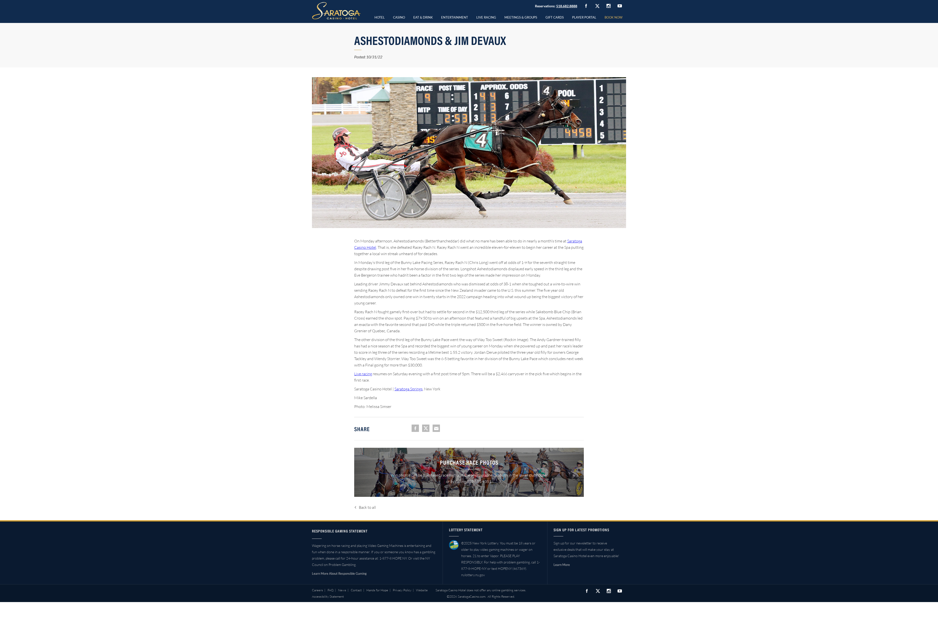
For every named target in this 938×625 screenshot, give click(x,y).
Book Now (613, 17)
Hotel (379, 17)
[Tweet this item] (425, 428)
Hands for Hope (377, 590)
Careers (317, 590)
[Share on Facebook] (415, 428)
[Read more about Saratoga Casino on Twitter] (597, 6)
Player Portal (584, 17)
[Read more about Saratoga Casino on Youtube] (620, 6)
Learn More (562, 565)
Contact (356, 590)
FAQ (330, 590)
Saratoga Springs (408, 388)
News (342, 590)
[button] (399, 16)
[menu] (399, 16)
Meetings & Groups (520, 17)
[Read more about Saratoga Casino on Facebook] (586, 6)
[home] (336, 11)
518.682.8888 (566, 6)
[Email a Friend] (436, 428)
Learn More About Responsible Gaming (339, 573)
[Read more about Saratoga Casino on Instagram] (608, 6)
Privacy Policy (402, 590)
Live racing (363, 373)
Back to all (367, 507)
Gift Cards (554, 17)
